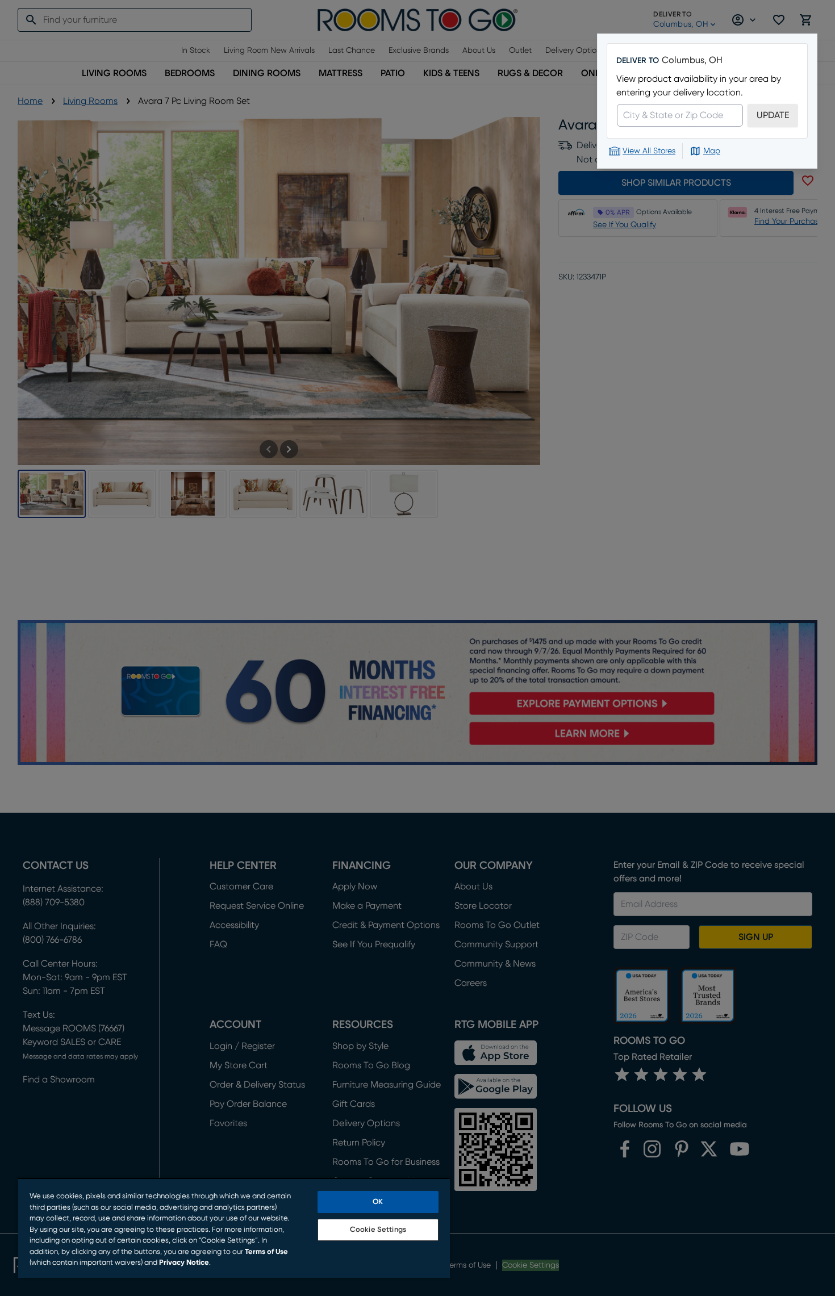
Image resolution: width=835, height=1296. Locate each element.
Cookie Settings (378, 1230)
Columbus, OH (692, 60)
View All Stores (649, 151)
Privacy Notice (184, 1262)
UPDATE (773, 115)
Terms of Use (266, 1252)
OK (378, 1202)
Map (711, 151)
